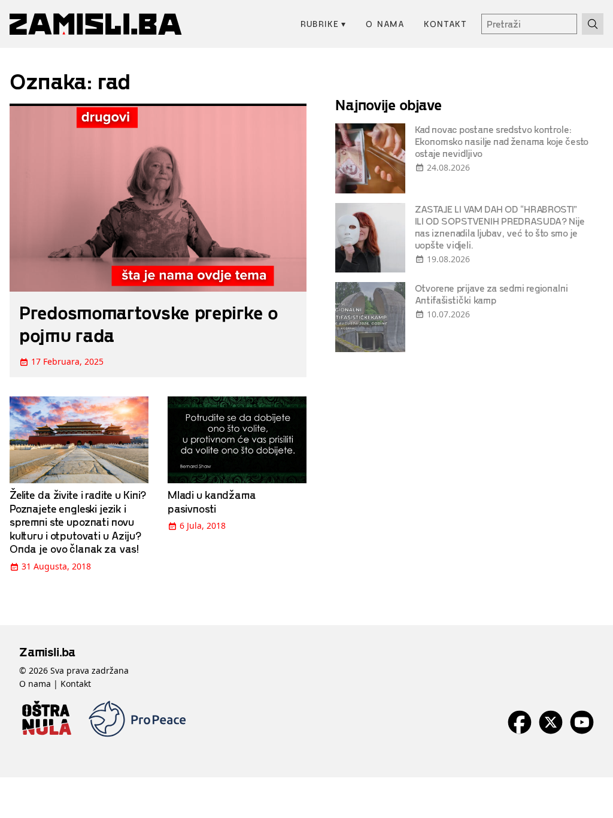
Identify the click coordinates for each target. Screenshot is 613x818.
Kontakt (445, 24)
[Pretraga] (592, 24)
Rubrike (324, 24)
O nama (385, 24)
